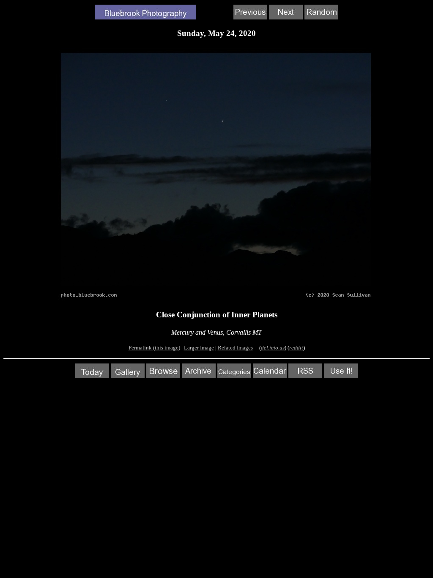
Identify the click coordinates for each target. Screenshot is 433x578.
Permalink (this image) (154, 347)
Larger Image (199, 347)
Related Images (235, 347)
